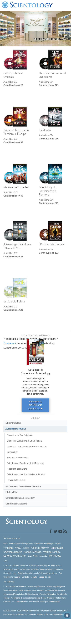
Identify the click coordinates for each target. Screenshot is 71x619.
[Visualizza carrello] (67, 615)
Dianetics (22, 586)
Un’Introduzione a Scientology (20, 498)
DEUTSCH (8, 552)
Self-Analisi (45, 130)
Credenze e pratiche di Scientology (33, 565)
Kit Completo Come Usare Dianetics (23, 486)
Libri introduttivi (13, 423)
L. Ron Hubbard (10, 565)
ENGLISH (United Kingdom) (40, 543)
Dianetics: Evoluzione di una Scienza (52, 75)
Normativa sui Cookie (25, 614)
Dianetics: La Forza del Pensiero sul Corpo (16, 132)
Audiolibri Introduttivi (15, 429)
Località (34, 577)
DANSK (57, 543)
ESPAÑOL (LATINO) (51, 552)
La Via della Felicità (14, 301)
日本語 (26, 548)
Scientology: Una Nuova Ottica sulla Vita (17, 246)
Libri (14, 573)
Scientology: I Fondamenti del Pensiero (48, 191)
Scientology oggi (10, 569)
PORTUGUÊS (55, 556)
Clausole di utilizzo (43, 614)
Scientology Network (36, 586)
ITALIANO (43, 556)
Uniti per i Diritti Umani (56, 598)
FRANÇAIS (8, 548)
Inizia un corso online (28, 590)
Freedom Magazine (47, 594)
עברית (18, 547)
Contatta (25, 577)
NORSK (27, 552)
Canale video (54, 565)
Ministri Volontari (46, 569)
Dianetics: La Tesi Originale (13, 75)
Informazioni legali (59, 614)
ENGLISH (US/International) (15, 543)
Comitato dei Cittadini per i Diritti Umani (43, 602)
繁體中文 (45, 548)
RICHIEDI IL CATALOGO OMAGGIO (35, 405)
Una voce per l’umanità (28, 569)
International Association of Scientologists (20, 594)
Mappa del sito (45, 577)
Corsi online (23, 573)
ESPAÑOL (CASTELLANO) (14, 556)
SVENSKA (36, 552)
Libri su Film (11, 492)
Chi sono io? (34, 573)
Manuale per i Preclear (16, 187)
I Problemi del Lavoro (51, 244)
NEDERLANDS (57, 548)
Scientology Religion (55, 586)
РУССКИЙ (35, 548)
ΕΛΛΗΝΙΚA (32, 556)
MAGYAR (18, 552)
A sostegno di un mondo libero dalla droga (28, 598)
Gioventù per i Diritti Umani (14, 602)
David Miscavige (10, 590)
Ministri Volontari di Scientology (51, 590)
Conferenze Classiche (16, 504)
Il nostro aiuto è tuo (49, 573)
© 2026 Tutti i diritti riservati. (30, 611)
